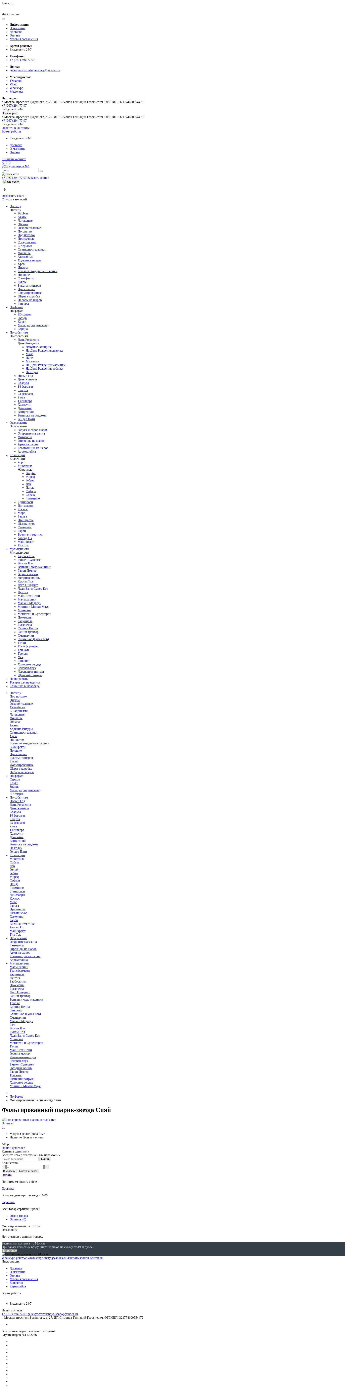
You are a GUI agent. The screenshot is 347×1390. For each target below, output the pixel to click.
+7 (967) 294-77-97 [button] (15, 1314)
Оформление (18, 938)
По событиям (19, 797)
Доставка (16, 31)
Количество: (10, 1163)
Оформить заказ (12, 195)
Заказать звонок (38, 177)
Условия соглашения (24, 39)
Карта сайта (18, 1286)
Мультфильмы (19, 963)
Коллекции (17, 855)
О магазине (17, 28)
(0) (3, 1127)
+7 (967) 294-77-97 (22, 60)
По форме (16, 775)
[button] (11, 131)
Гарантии (8, 1202)
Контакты (16, 1282)
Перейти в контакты (16, 127)
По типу (15, 692)
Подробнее (9, 1250)
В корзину (9, 1171)
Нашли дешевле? (13, 1147)
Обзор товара (19, 1215)
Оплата (15, 35)
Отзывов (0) (18, 1219)
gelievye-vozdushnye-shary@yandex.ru (35, 70)
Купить (45, 1159)
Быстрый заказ (28, 1171)
